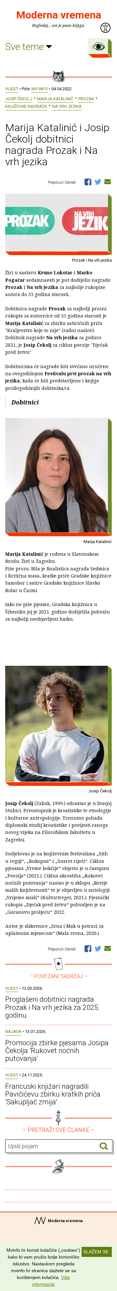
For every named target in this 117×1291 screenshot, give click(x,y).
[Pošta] (107, 181)
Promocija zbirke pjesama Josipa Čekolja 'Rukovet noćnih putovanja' (57, 1050)
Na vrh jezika (67, 106)
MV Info (40, 88)
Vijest (11, 88)
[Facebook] (87, 181)
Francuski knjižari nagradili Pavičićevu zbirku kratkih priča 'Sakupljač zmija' (52, 1094)
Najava (13, 1031)
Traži (104, 1146)
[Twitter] (97, 181)
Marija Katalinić (55, 98)
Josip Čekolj (18, 98)
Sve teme (25, 46)
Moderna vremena (58, 15)
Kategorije (98, 46)
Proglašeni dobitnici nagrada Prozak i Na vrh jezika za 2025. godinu (52, 1007)
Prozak (86, 98)
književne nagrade (26, 106)
